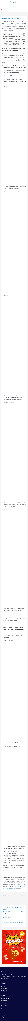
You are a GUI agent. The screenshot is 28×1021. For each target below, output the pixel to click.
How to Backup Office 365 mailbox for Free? (13, 920)
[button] (14, 5)
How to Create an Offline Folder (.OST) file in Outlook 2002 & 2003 (15, 44)
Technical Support (5, 998)
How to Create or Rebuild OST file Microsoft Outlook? (12, 37)
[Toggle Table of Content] (23, 34)
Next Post (24, 895)
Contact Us (3, 1003)
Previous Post (5, 895)
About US (3, 986)
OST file (14, 18)
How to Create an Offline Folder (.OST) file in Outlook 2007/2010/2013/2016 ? (15, 40)
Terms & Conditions (5, 1001)
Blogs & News (4, 1005)
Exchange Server (6, 18)
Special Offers (4, 990)
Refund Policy (4, 991)
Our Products (4, 988)
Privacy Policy (4, 1000)
